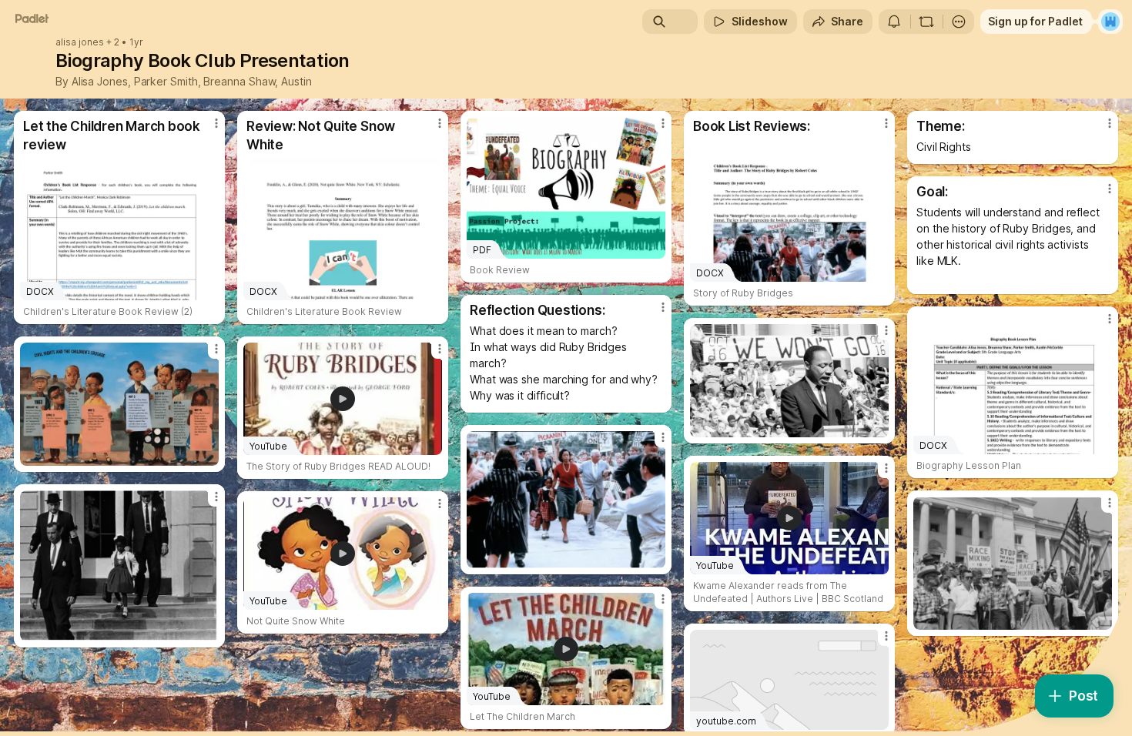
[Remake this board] (926, 21)
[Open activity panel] (894, 21)
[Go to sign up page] (1110, 21)
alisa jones (79, 42)
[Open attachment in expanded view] (789, 380)
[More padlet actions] (958, 21)
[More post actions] (216, 123)
